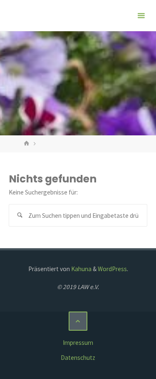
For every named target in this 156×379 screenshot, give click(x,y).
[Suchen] (20, 215)
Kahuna (81, 269)
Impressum (78, 343)
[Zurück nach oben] (78, 321)
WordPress (112, 269)
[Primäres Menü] (141, 15)
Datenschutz (78, 358)
